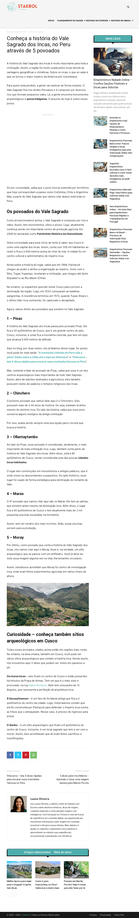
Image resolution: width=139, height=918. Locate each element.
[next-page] (14, 895)
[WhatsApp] (33, 755)
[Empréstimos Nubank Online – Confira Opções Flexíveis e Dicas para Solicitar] (113, 62)
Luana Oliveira (39, 798)
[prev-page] (9, 895)
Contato (93, 914)
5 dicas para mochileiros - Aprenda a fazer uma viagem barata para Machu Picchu (72, 779)
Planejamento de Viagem (70, 20)
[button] (128, 7)
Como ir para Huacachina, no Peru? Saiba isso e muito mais (47, 884)
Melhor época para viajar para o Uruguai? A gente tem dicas (19, 884)
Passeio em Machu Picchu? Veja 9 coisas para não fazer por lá (75, 884)
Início (51, 20)
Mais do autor (63, 852)
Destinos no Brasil (121, 20)
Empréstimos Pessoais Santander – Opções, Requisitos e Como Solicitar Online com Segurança (121, 255)
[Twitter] (18, 755)
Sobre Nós (119, 914)
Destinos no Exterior (97, 20)
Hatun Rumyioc (38, 685)
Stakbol (25, 914)
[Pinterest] (25, 755)
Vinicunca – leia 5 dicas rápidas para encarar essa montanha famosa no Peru (24, 779)
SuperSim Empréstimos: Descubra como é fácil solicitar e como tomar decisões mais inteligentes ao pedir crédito (121, 172)
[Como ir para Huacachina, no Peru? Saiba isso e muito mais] (47, 869)
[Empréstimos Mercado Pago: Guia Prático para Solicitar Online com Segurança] (100, 193)
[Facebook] (10, 755)
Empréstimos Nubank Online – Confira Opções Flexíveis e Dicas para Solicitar (113, 83)
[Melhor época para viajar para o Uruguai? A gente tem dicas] (19, 869)
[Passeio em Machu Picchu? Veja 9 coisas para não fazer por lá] (76, 869)
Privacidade (105, 914)
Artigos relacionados (37, 852)
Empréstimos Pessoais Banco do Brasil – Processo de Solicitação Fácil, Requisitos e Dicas (121, 235)
